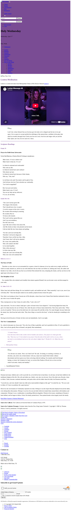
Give (5, 26)
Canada (6, 428)
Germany (6, 429)
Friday (6, 57)
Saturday (6, 59)
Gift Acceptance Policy (10, 507)
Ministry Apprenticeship (10, 479)
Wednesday (7, 47)
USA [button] (2, 423)
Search (19, 18)
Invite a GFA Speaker (10, 475)
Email (18, 493)
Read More (4, 398)
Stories (6, 6)
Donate (6, 473)
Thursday (6, 56)
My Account (7, 24)
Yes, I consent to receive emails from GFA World (15, 495)
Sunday (6, 50)
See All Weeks (8, 60)
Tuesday (6, 53)
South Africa (7, 434)
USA (5, 438)
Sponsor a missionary (6, 418)
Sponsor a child (5, 420)
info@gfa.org (4, 453)
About (6, 4)
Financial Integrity (9, 509)
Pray (5, 9)
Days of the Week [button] (9, 62)
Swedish (6, 446)
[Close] (1, 20)
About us (6, 471)
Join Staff (6, 478)
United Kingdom (8, 437)
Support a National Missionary (15, 398)
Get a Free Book (8, 476)
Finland (6, 431)
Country (28, 492)
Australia (6, 426)
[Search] (5, 15)
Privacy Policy (8, 505)
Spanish (6, 444)
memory (46, 83)
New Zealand (8, 432)
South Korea (7, 435)
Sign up (3, 497)
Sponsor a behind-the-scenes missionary (12, 422)
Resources (7, 10)
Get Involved (7, 7)
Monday (6, 51)
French (6, 443)
